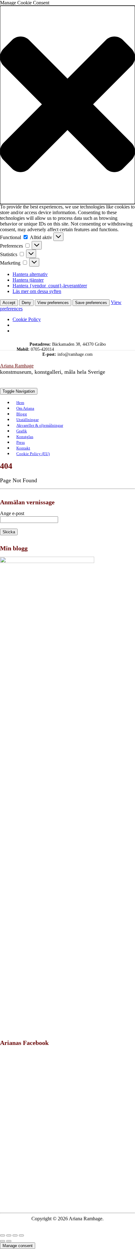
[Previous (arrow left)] (2, 1241)
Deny (26, 302)
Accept (9, 302)
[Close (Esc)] (2, 1235)
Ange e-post (12, 513)
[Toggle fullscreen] (15, 1235)
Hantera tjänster (28, 280)
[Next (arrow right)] (8, 1241)
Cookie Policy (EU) (33, 453)
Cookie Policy (27, 319)
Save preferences (91, 302)
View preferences (53, 302)
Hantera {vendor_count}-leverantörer (50, 285)
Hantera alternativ (30, 274)
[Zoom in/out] (21, 1235)
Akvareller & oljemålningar (39, 425)
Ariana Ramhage (17, 365)
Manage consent (18, 1245)
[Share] (8, 1235)
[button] (67, 105)
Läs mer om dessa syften (37, 291)
